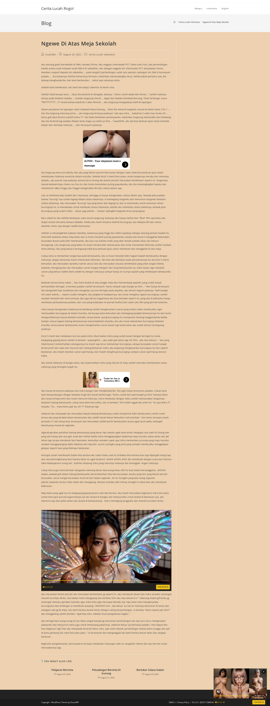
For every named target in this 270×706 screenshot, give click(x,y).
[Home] (174, 22)
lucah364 (50, 54)
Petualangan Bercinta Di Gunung (106, 671)
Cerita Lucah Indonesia (102, 54)
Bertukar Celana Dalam (150, 670)
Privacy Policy (183, 702)
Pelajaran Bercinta (62, 670)
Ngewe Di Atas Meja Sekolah (216, 22)
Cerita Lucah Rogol (57, 8)
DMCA (172, 702)
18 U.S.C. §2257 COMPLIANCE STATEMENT (210, 702)
